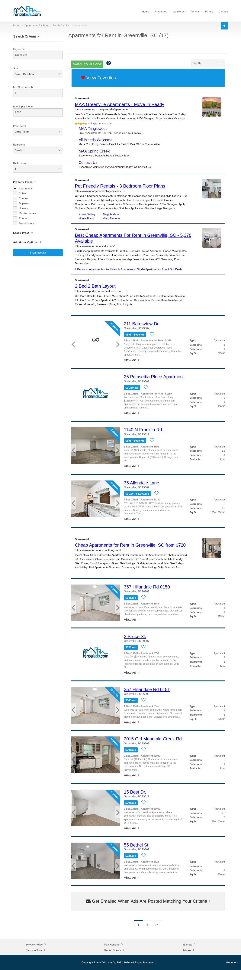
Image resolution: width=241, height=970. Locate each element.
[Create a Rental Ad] (224, 25)
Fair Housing (112, 944)
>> (156, 924)
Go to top (231, 962)
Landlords (179, 11)
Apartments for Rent (36, 25)
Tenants (195, 11)
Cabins (23, 193)
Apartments (26, 188)
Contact (223, 11)
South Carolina (61, 25)
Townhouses (26, 223)
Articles (186, 950)
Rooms (23, 218)
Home (145, 11)
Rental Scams (112, 950)
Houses (23, 208)
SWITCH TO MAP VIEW (87, 64)
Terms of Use (34, 950)
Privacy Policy (34, 944)
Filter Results (38, 252)
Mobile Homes (27, 213)
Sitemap (187, 944)
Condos (23, 198)
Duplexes (24, 203)
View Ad (130, 360)
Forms (209, 11)
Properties (161, 11)
